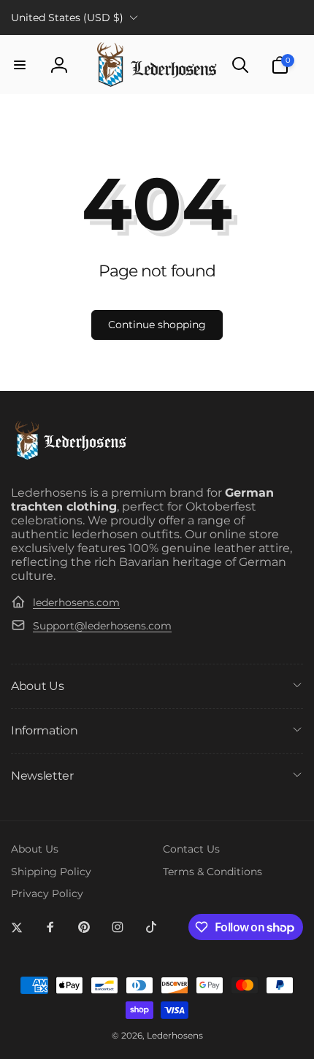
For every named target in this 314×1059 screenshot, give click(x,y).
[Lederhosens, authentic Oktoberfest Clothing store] (70, 458)
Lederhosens (175, 1036)
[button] (20, 65)
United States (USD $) (67, 17)
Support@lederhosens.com (102, 625)
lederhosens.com (76, 602)
